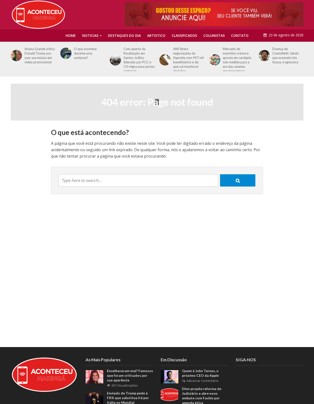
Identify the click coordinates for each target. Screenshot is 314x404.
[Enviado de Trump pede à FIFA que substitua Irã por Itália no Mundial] (94, 398)
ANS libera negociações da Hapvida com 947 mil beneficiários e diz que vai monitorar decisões (188, 60)
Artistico (156, 35)
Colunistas (214, 35)
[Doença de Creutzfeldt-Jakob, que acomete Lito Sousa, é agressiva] (263, 55)
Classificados (184, 35)
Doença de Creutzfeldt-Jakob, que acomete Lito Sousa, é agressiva (285, 55)
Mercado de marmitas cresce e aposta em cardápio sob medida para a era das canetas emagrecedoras (237, 60)
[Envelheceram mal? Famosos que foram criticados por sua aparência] (94, 376)
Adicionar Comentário (202, 380)
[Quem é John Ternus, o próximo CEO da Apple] (169, 376)
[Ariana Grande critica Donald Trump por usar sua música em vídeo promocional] (15, 55)
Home (70, 35)
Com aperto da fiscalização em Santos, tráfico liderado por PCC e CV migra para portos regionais (139, 60)
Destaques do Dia (124, 35)
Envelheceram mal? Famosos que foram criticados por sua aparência (130, 375)
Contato (240, 35)
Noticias (90, 35)
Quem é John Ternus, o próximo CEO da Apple (200, 373)
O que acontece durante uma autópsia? (85, 53)
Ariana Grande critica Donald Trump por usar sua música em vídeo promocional (40, 55)
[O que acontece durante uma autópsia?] (65, 53)
